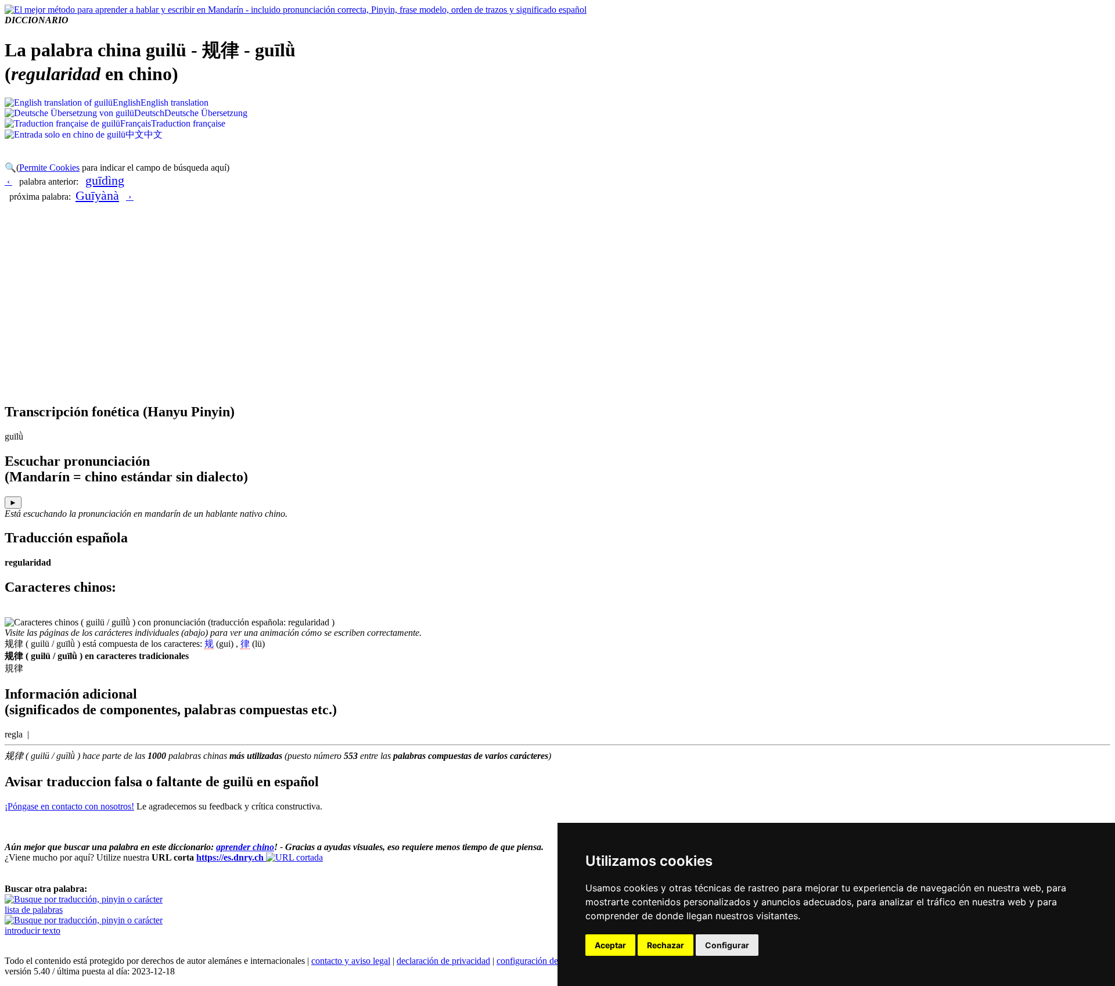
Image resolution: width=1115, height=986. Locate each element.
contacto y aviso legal (350, 961)
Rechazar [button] (665, 945)
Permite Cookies (49, 167)
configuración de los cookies (549, 961)
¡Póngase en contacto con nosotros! (69, 806)
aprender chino (245, 847)
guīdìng (104, 180)
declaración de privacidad (443, 961)
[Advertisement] (557, 311)
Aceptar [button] (610, 945)
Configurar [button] (727, 945)
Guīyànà (97, 195)
